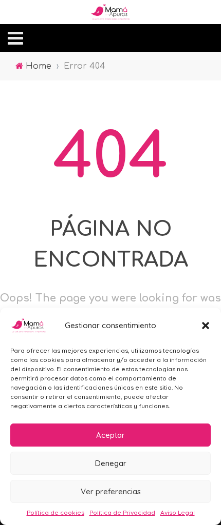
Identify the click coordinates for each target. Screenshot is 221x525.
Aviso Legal (177, 512)
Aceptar (110, 435)
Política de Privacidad (122, 512)
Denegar (110, 463)
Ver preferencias (111, 491)
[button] (205, 325)
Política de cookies (55, 512)
